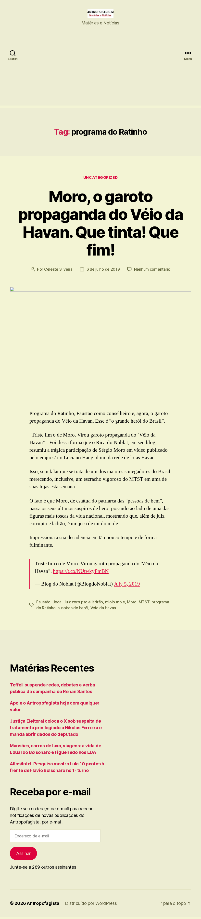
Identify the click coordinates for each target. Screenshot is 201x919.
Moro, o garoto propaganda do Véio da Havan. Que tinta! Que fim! (100, 223)
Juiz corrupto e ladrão (83, 601)
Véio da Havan (103, 607)
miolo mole (115, 601)
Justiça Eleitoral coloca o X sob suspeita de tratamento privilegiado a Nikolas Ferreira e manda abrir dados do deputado (56, 727)
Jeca (57, 601)
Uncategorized (100, 177)
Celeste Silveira (58, 269)
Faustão (43, 601)
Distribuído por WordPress (91, 903)
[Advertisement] (100, 71)
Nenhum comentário (152, 269)
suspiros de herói (73, 607)
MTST (144, 601)
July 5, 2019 (127, 584)
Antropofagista (43, 903)
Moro (132, 601)
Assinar (23, 853)
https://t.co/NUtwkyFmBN (81, 571)
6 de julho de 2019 (103, 269)
